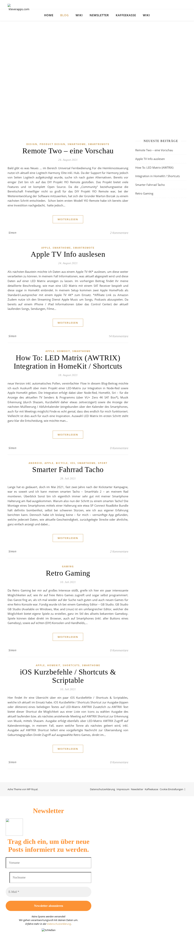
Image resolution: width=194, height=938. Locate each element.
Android (35, 463)
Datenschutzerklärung (102, 789)
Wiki (79, 15)
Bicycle (62, 463)
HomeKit (63, 351)
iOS (72, 463)
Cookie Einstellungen (171, 789)
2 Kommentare (119, 233)
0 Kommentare (119, 448)
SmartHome (77, 144)
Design (31, 144)
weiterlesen (68, 219)
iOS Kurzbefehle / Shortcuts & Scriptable (68, 676)
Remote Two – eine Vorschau (68, 151)
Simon (12, 232)
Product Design (52, 144)
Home (48, 15)
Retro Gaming (68, 573)
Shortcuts (71, 665)
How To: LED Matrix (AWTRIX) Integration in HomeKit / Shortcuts (68, 361)
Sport (102, 463)
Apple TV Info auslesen (68, 254)
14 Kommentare (118, 336)
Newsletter (99, 15)
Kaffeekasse (126, 15)
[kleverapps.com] (19, 15)
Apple (45, 247)
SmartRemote (99, 144)
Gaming (68, 566)
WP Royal (32, 789)
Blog (64, 15)
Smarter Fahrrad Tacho (68, 469)
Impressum (123, 789)
